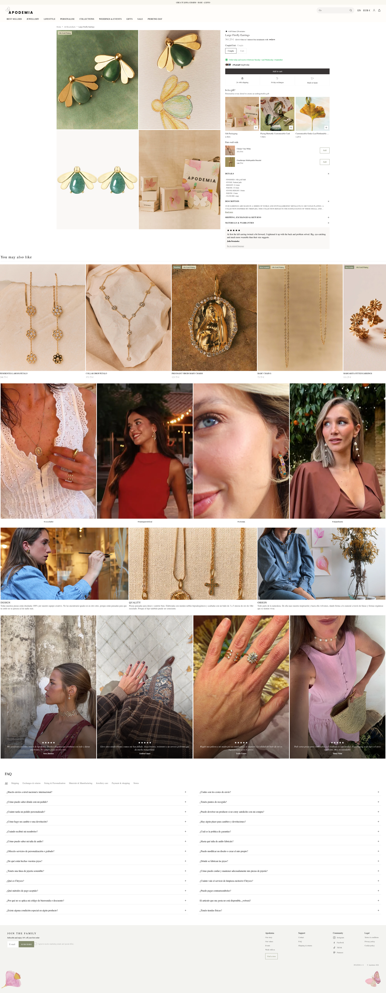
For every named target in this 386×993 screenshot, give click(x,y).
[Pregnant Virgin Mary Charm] (214, 317)
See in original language (235, 246)
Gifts (129, 18)
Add (325, 150)
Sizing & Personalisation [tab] (54, 783)
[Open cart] (379, 10)
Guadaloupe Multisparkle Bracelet (249, 160)
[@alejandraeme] (337, 451)
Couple (231, 50)
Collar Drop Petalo (96, 373)
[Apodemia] (19, 10)
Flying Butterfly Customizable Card (275, 133)
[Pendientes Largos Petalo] (42, 317)
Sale (140, 18)
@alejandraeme (337, 521)
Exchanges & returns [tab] (31, 783)
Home (59, 27)
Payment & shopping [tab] (121, 783)
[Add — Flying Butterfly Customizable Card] (291, 127)
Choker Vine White (244, 149)
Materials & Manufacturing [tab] (80, 783)
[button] (97, 79)
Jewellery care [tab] (102, 783)
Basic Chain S (264, 373)
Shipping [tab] (15, 783)
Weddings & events (110, 18)
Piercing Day (155, 18)
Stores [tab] (136, 783)
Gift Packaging (231, 133)
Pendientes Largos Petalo (13, 373)
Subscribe (26, 944)
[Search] (351, 10)
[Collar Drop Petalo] (128, 317)
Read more (229, 212)
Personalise (67, 18)
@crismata (241, 521)
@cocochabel (48, 521)
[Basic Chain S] (300, 317)
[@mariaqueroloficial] (145, 451)
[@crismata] (241, 451)
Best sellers (14, 18)
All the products (70, 27)
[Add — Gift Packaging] (256, 127)
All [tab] (6, 783)
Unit (242, 50)
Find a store (271, 956)
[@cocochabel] (48, 451)
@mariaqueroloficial (145, 521)
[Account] (374, 10)
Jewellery (33, 18)
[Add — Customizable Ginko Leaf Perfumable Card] (326, 127)
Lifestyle (49, 18)
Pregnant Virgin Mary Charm (187, 373)
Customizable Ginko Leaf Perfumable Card (313, 133)
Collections (86, 18)
